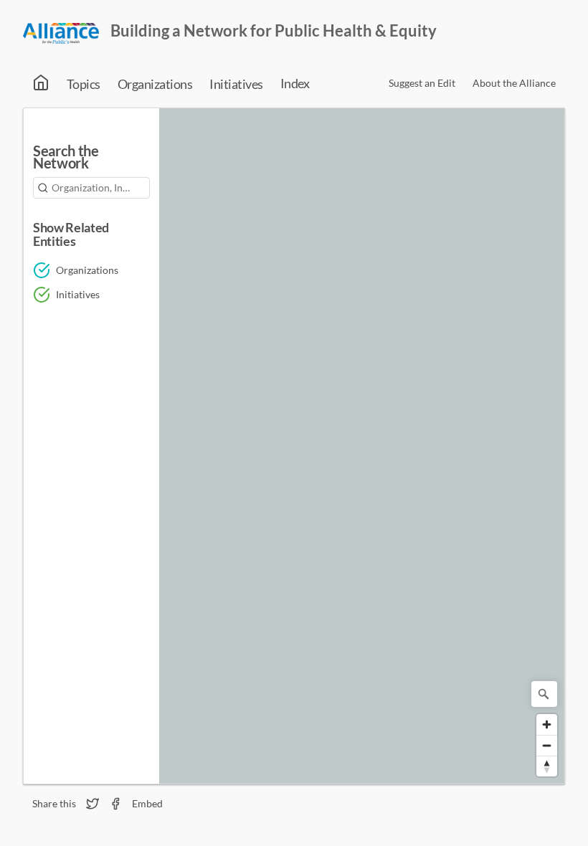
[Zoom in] (546, 724)
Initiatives (235, 84)
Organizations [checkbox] (87, 270)
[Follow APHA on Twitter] (92, 803)
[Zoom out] (546, 745)
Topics (83, 84)
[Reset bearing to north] (546, 766)
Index (294, 83)
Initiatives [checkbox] (78, 294)
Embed (147, 803)
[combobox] (91, 188)
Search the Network (66, 158)
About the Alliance (514, 83)
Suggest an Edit (422, 83)
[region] (362, 446)
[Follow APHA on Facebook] (115, 803)
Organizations (155, 84)
